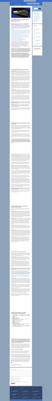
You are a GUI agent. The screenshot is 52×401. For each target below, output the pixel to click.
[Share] (21, 362)
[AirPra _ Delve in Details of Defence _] (19, 3)
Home (25, 3)
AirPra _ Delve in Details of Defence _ (17, 4)
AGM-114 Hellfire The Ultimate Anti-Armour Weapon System (17, 365)
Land (34, 3)
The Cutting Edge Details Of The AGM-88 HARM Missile (17, 364)
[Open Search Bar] (40, 1)
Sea (36, 3)
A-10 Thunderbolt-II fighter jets (18, 340)
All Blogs (28, 3)
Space (38, 3)
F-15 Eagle (28, 339)
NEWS (30, 3)
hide (13, 29)
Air (32, 3)
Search (34, 7)
